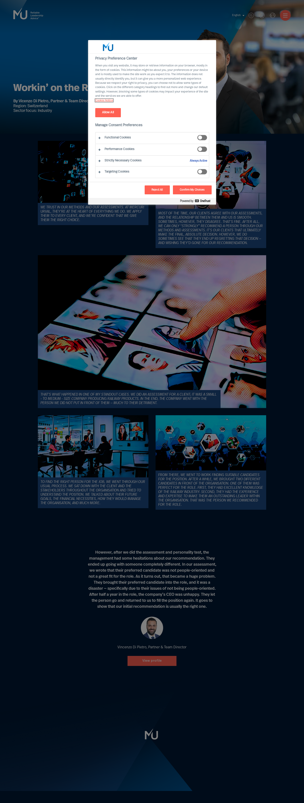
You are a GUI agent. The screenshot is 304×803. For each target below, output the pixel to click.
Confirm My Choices (192, 190)
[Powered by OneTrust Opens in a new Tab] (197, 202)
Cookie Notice (104, 100)
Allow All (108, 112)
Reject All (157, 190)
